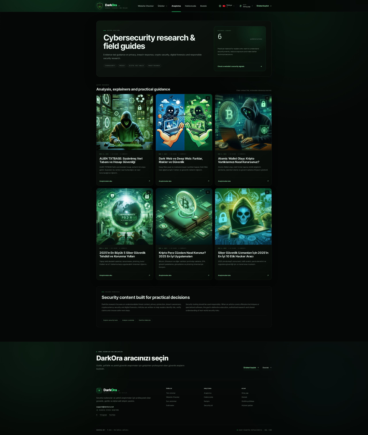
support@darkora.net (105, 407)
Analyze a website (128, 320)
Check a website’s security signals (240, 66)
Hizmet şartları (247, 405)
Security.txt (208, 405)
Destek (203, 6)
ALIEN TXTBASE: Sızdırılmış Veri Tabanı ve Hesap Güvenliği (120, 160)
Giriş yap (245, 393)
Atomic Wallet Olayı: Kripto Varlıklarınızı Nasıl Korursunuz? (238, 160)
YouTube (112, 415)
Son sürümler (171, 401)
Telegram (103, 415)
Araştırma (176, 6)
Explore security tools (110, 320)
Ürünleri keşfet (250, 367)
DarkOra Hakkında (145, 320)
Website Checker (146, 6)
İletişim (207, 401)
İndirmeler (170, 405)
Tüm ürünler (171, 393)
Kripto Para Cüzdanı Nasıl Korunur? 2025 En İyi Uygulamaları (182, 254)
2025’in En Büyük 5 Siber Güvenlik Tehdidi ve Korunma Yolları (122, 254)
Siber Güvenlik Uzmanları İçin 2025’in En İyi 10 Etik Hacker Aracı (243, 254)
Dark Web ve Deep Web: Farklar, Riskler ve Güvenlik (181, 160)
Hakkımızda (190, 6)
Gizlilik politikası (248, 401)
